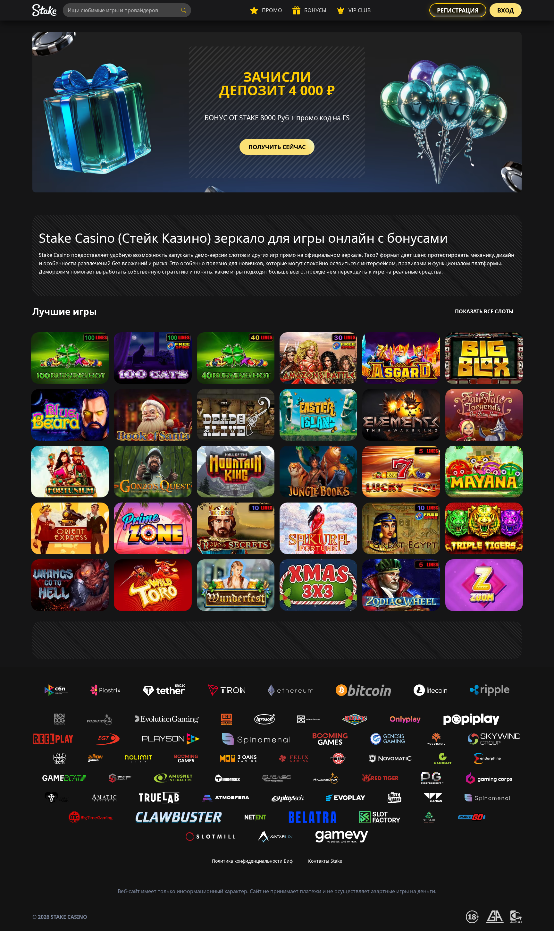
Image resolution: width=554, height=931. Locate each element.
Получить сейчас (277, 147)
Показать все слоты (484, 311)
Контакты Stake (325, 861)
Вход (505, 10)
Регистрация (458, 10)
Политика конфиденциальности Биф (252, 861)
